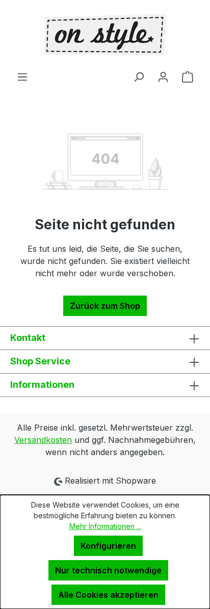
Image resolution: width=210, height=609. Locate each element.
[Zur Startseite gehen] (105, 35)
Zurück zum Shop (105, 306)
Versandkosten (43, 440)
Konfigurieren (108, 546)
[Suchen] (138, 76)
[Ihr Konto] (163, 76)
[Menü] (22, 76)
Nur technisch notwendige (108, 570)
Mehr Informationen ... (105, 526)
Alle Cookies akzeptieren (108, 595)
